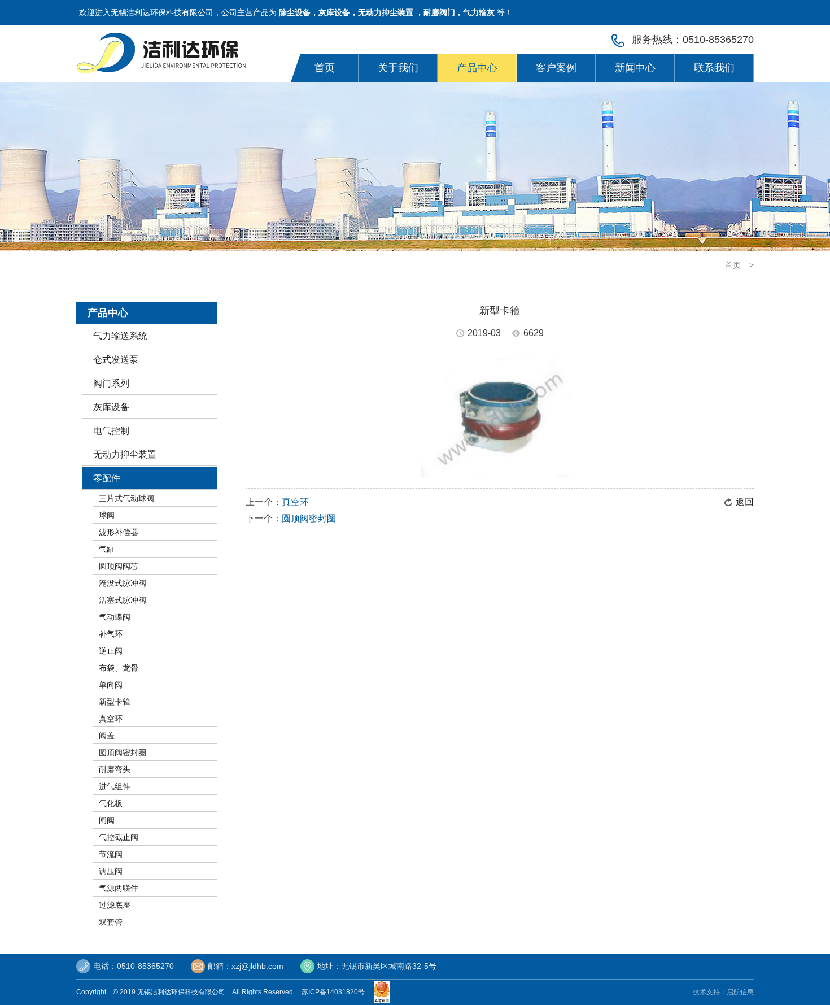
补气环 (111, 633)
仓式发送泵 (115, 359)
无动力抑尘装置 (124, 454)
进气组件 (114, 786)
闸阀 (107, 820)
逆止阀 (111, 650)
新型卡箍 (114, 701)
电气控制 (111, 431)
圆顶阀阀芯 (118, 566)
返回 (745, 502)
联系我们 (714, 67)
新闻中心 (635, 67)
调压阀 (111, 871)
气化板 (111, 803)
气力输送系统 (120, 336)
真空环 (111, 718)
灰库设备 (111, 407)
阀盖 (107, 735)
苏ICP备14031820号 (335, 992)
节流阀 (111, 854)
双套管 (111, 921)
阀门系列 (111, 383)
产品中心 (477, 67)
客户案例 (556, 67)
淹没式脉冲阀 (122, 583)
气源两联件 (118, 888)
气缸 (107, 549)
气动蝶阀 (114, 616)
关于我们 (398, 67)
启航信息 (740, 992)
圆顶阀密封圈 (122, 752)
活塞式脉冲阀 (122, 599)
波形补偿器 (118, 532)
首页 (324, 67)
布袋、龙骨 (118, 667)
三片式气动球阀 (126, 498)
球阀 (107, 515)
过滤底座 (114, 905)
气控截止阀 (118, 837)
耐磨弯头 (114, 769)
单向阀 (111, 684)
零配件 (106, 478)
